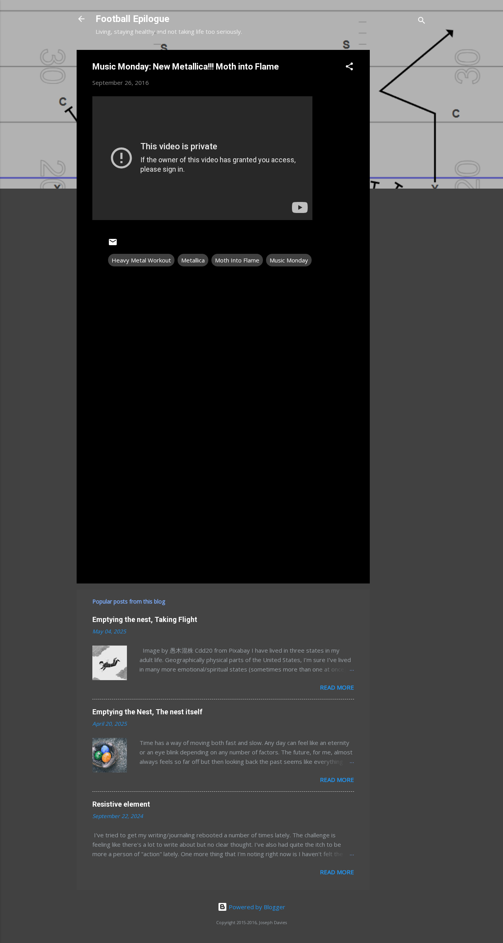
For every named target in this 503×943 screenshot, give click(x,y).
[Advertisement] (401, 168)
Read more (337, 687)
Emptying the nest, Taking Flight (144, 619)
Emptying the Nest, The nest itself (147, 712)
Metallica (193, 260)
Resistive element (121, 804)
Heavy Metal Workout (141, 260)
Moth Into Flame (237, 260)
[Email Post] (112, 244)
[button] (349, 67)
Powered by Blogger (256, 907)
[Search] (421, 21)
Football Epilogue (132, 18)
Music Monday (289, 260)
